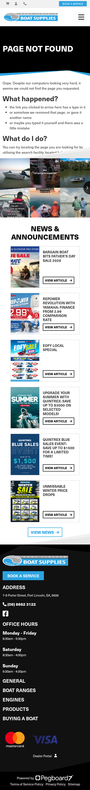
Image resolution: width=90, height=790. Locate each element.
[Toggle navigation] (81, 17)
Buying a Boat (20, 718)
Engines (13, 699)
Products (16, 708)
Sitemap (74, 784)
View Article (56, 280)
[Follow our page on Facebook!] (6, 614)
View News (42, 532)
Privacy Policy (56, 784)
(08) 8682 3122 (21, 604)
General (14, 680)
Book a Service (23, 575)
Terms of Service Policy (26, 784)
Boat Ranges (19, 690)
